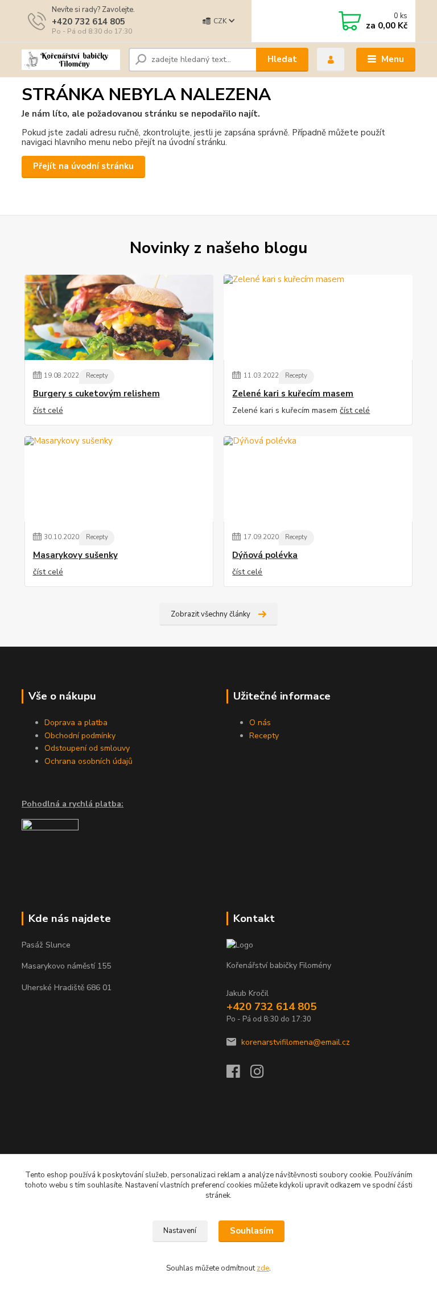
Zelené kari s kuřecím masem (292, 394)
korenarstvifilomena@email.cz (295, 1042)
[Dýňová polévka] (318, 479)
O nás (260, 722)
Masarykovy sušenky (75, 555)
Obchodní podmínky (80, 735)
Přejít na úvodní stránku (83, 166)
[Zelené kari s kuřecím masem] (318, 317)
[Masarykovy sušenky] (118, 479)
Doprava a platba (76, 722)
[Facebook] (238, 1074)
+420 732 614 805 (88, 21)
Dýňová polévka (265, 555)
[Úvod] (71, 59)
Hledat (282, 59)
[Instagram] (262, 1074)
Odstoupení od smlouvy (87, 748)
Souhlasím (252, 1230)
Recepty (97, 375)
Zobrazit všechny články (210, 614)
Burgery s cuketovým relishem (96, 394)
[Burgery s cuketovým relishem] (118, 317)
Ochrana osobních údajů (88, 761)
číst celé (48, 410)
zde (263, 1268)
